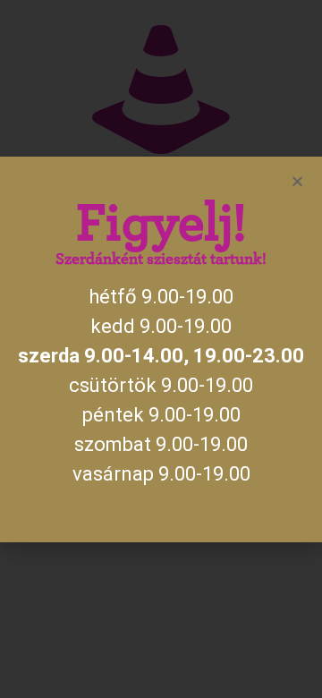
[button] (297, 181)
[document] (161, 349)
